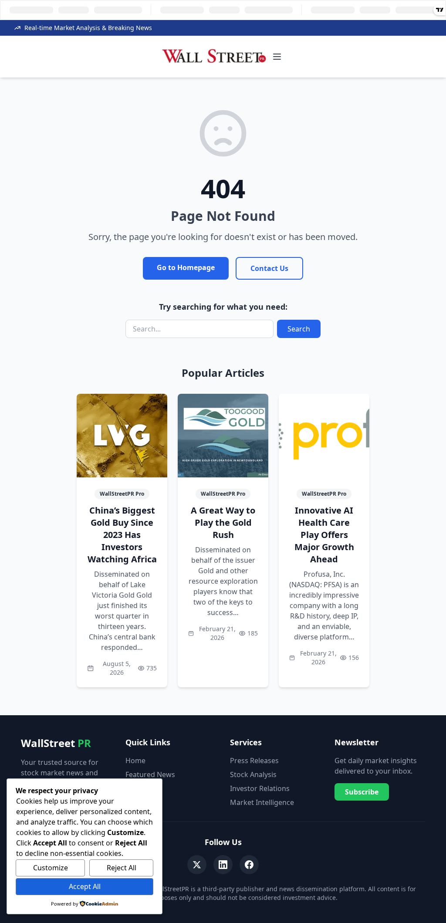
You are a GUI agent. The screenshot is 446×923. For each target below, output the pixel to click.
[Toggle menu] (277, 56)
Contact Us (269, 268)
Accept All (85, 886)
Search (298, 329)
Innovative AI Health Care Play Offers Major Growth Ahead (324, 534)
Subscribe (361, 792)
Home (135, 760)
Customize (50, 867)
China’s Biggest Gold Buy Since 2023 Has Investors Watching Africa (122, 534)
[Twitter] (196, 864)
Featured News (150, 774)
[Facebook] (249, 864)
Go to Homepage (186, 267)
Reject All (121, 867)
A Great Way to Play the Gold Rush (223, 522)
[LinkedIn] (223, 864)
